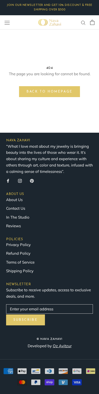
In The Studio (17, 217)
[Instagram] (20, 180)
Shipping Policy (20, 270)
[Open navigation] (7, 22)
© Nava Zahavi (49, 339)
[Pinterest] (32, 180)
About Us (14, 199)
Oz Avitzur (62, 345)
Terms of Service (20, 262)
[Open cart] (92, 22)
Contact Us (15, 208)
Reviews (13, 225)
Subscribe (25, 320)
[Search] (83, 22)
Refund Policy (18, 253)
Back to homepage (49, 91)
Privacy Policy (18, 244)
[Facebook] (8, 180)
